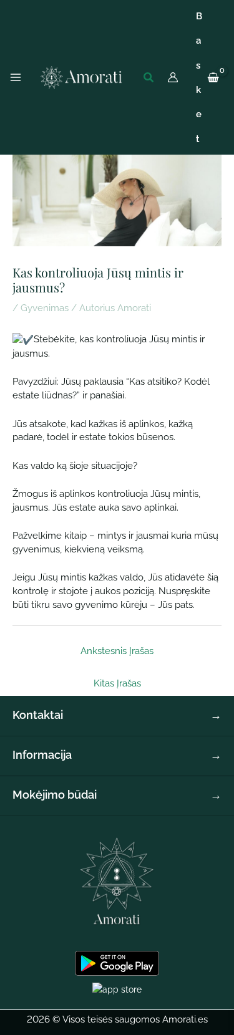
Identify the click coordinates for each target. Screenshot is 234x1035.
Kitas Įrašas (117, 683)
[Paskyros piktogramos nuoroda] (172, 77)
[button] (149, 77)
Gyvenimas (45, 307)
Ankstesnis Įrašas (117, 650)
